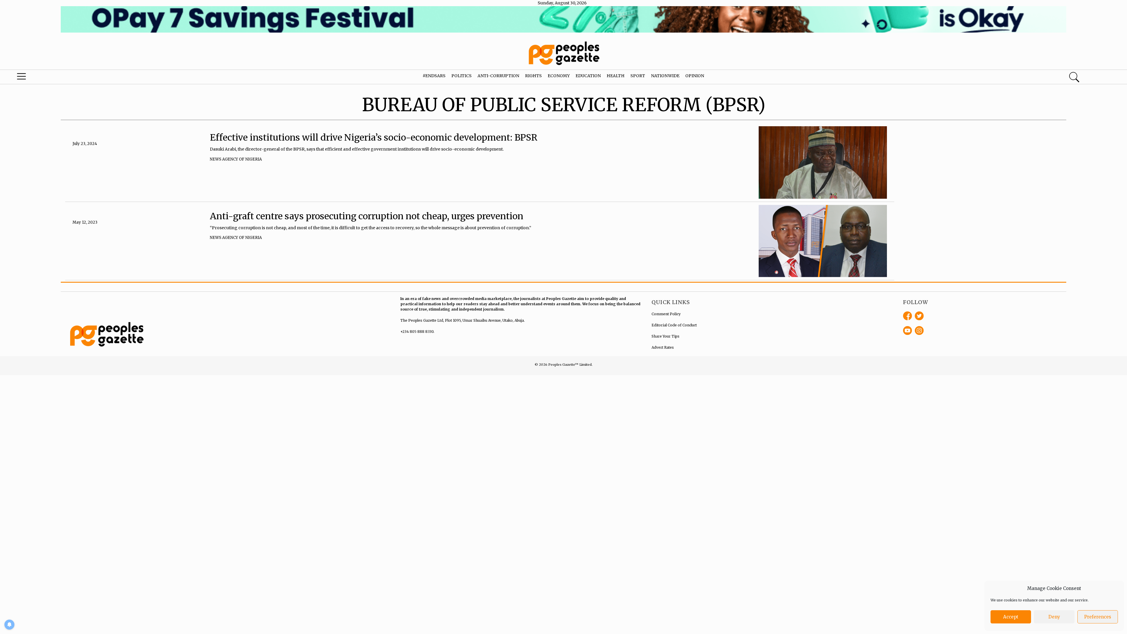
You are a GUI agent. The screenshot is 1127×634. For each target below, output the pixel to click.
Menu (58, 78)
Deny (1054, 617)
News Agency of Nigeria (236, 159)
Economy (559, 75)
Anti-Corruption (498, 75)
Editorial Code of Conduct (674, 325)
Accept (1010, 617)
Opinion (694, 75)
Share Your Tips (665, 336)
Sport (637, 75)
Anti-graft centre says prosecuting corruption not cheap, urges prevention (366, 216)
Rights (533, 75)
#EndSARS (434, 75)
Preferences (1097, 617)
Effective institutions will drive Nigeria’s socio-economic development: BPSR (373, 137)
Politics (461, 75)
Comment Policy (666, 314)
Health (616, 75)
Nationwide (665, 75)
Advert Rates (663, 347)
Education (588, 75)
